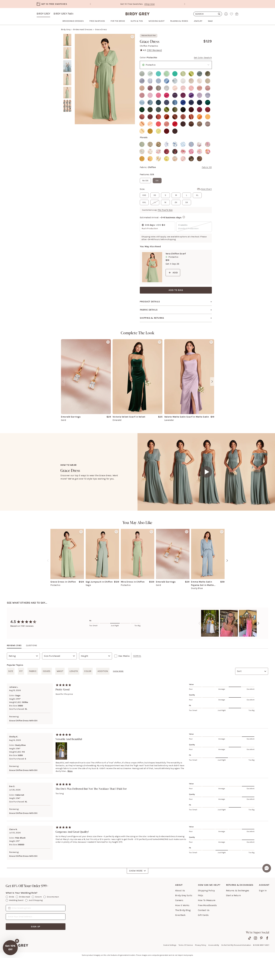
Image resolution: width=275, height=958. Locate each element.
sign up (35, 926)
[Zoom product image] (105, 79)
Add (175, 272)
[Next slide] (185, 4)
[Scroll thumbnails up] (67, 36)
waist (60, 671)
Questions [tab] (31, 645)
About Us (180, 890)
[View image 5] (67, 93)
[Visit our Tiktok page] (249, 938)
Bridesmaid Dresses (82, 29)
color (87, 671)
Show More (136, 870)
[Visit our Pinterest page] (261, 938)
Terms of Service (186, 945)
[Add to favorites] (132, 36)
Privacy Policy (200, 945)
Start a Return (233, 895)
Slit (157, 180)
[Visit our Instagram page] (255, 938)
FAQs (200, 895)
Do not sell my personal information (236, 945)
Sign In (263, 890)
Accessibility (213, 945)
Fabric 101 (207, 167)
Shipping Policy (206, 890)
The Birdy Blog (183, 910)
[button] (10, 947)
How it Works (182, 905)
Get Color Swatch (203, 57)
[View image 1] (67, 40)
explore (156, 4)
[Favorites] (231, 13)
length (73, 671)
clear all (137, 656)
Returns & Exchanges (237, 890)
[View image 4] (67, 79)
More (70, 771)
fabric (33, 671)
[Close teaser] (17, 941)
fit (21, 671)
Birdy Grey (43, 13)
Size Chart (206, 189)
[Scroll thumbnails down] (67, 122)
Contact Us (203, 910)
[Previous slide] (90, 4)
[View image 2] (67, 53)
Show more (118, 671)
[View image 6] (67, 106)
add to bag (176, 290)
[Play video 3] (67, 66)
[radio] (142, 74)
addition (103, 671)
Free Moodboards (207, 905)
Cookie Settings (169, 945)
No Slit (145, 180)
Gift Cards (203, 915)
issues (46, 671)
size (10, 671)
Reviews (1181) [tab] (14, 645)
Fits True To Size (165, 210)
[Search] (207, 14)
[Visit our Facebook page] (267, 938)
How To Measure (206, 900)
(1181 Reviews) (154, 50)
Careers (179, 900)
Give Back (180, 915)
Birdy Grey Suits (183, 895)
